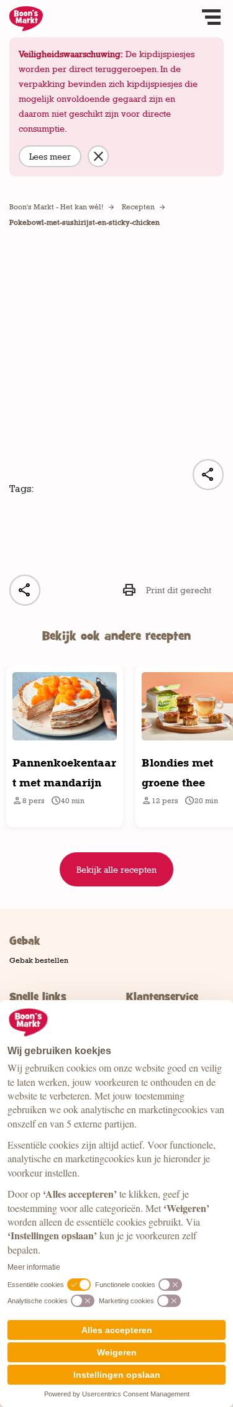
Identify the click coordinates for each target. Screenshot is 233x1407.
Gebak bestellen (38, 960)
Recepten (138, 207)
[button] (211, 18)
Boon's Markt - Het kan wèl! (56, 207)
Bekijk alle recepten (116, 869)
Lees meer (50, 156)
